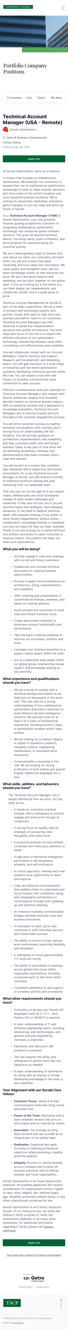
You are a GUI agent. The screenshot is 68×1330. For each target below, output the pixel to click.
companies (14, 97)
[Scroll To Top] (61, 1304)
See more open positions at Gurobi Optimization (34, 1255)
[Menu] (63, 7)
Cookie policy (42, 1287)
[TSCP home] (18, 8)
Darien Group (17, 1323)
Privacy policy (26, 1287)
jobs (29, 97)
